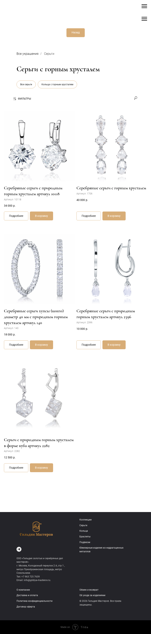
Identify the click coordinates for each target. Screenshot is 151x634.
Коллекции (85, 519)
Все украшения (28, 54)
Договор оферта (26, 606)
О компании (23, 589)
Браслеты (84, 536)
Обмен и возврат (89, 589)
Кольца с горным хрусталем (57, 84)
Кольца (83, 531)
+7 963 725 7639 (30, 576)
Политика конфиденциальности (34, 601)
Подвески (84, 542)
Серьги (49, 54)
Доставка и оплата (27, 595)
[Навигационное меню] (144, 6)
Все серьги (26, 84)
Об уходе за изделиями (92, 595)
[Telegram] (19, 549)
